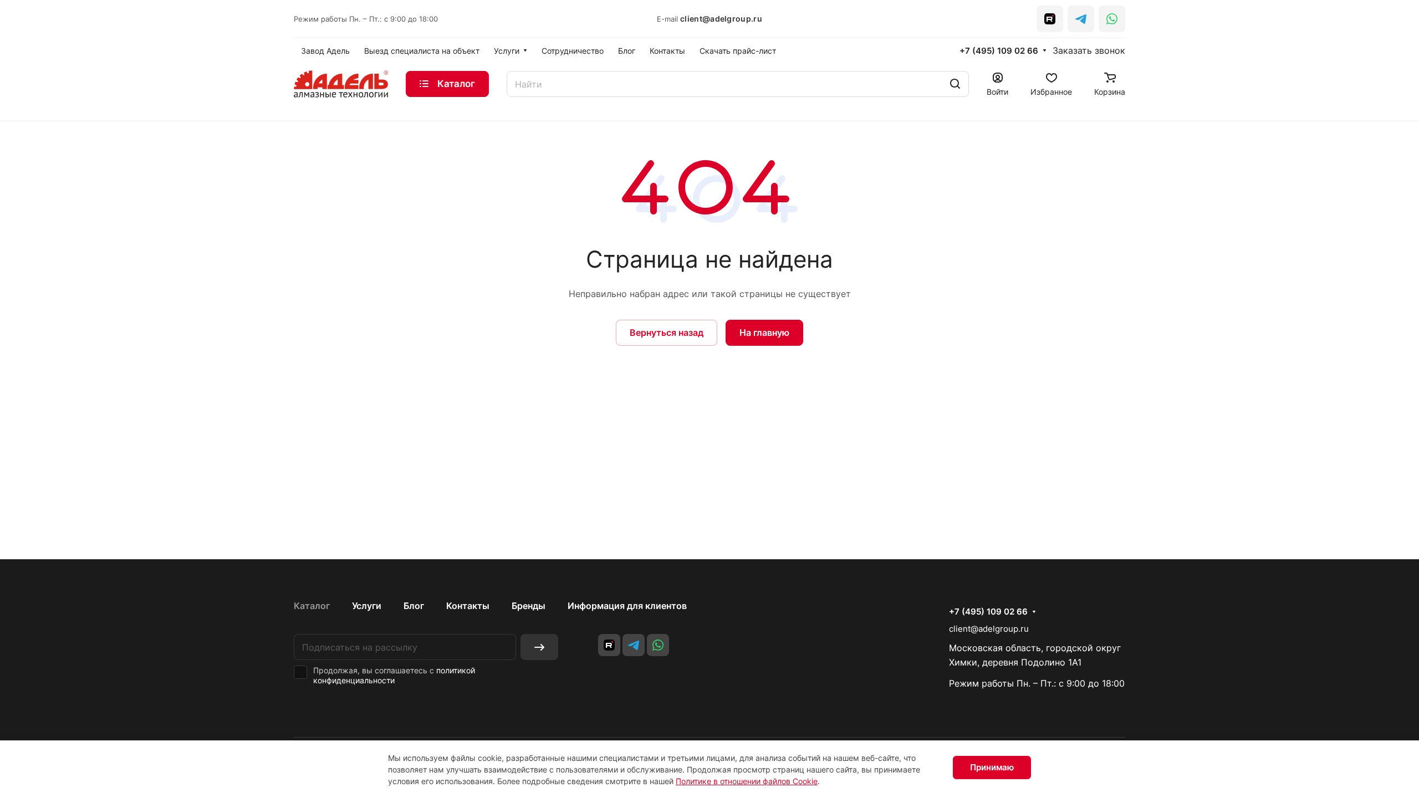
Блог (414, 605)
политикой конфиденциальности (394, 675)
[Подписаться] (539, 647)
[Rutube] (1050, 19)
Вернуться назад (666, 332)
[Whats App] (1112, 19)
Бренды (528, 605)
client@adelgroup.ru (721, 18)
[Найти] (955, 84)
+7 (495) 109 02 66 (998, 51)
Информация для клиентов (627, 605)
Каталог (312, 605)
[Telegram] (1081, 19)
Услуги (366, 605)
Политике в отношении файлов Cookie (747, 781)
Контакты (467, 605)
